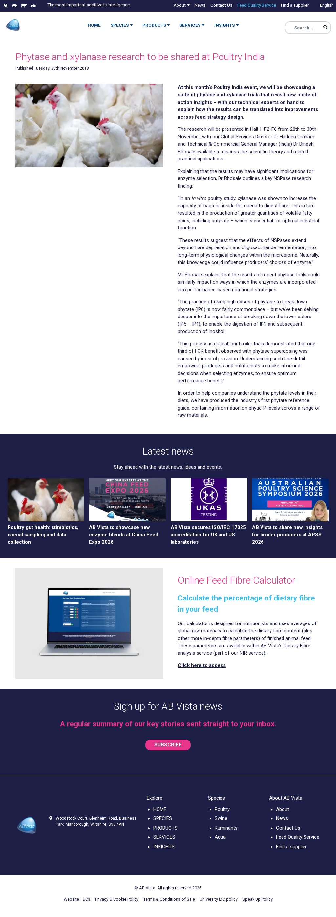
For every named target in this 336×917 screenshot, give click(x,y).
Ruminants (226, 828)
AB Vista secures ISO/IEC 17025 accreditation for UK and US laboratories (208, 534)
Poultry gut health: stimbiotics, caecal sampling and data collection (43, 534)
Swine (221, 818)
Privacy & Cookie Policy (116, 899)
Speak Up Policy (257, 899)
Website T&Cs (77, 899)
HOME (159, 809)
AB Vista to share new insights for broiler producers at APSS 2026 (287, 534)
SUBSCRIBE (168, 745)
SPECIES (162, 818)
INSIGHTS (164, 847)
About (282, 809)
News (282, 818)
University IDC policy (219, 899)
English (327, 5)
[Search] (325, 27)
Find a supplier (291, 847)
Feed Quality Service (297, 837)
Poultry (222, 809)
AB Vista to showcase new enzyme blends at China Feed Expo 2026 (123, 534)
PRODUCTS (165, 828)
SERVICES (164, 837)
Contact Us (288, 828)
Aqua (220, 837)
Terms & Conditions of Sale (169, 899)
